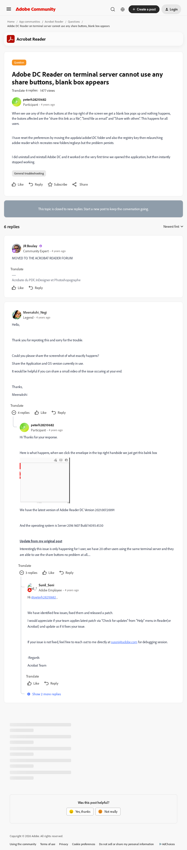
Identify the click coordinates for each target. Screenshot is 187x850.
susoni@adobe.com (124, 642)
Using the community (23, 844)
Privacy (63, 844)
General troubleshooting (29, 173)
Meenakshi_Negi (35, 312)
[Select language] (123, 9)
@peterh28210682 (43, 597)
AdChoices (168, 844)
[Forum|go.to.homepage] (36, 9)
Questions (74, 21)
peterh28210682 (34, 99)
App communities (29, 21)
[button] (9, 11)
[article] (93, 267)
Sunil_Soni (46, 585)
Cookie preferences (83, 844)
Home (11, 21)
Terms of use (47, 844)
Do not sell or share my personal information (126, 844)
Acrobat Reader (54, 21)
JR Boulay (30, 246)
